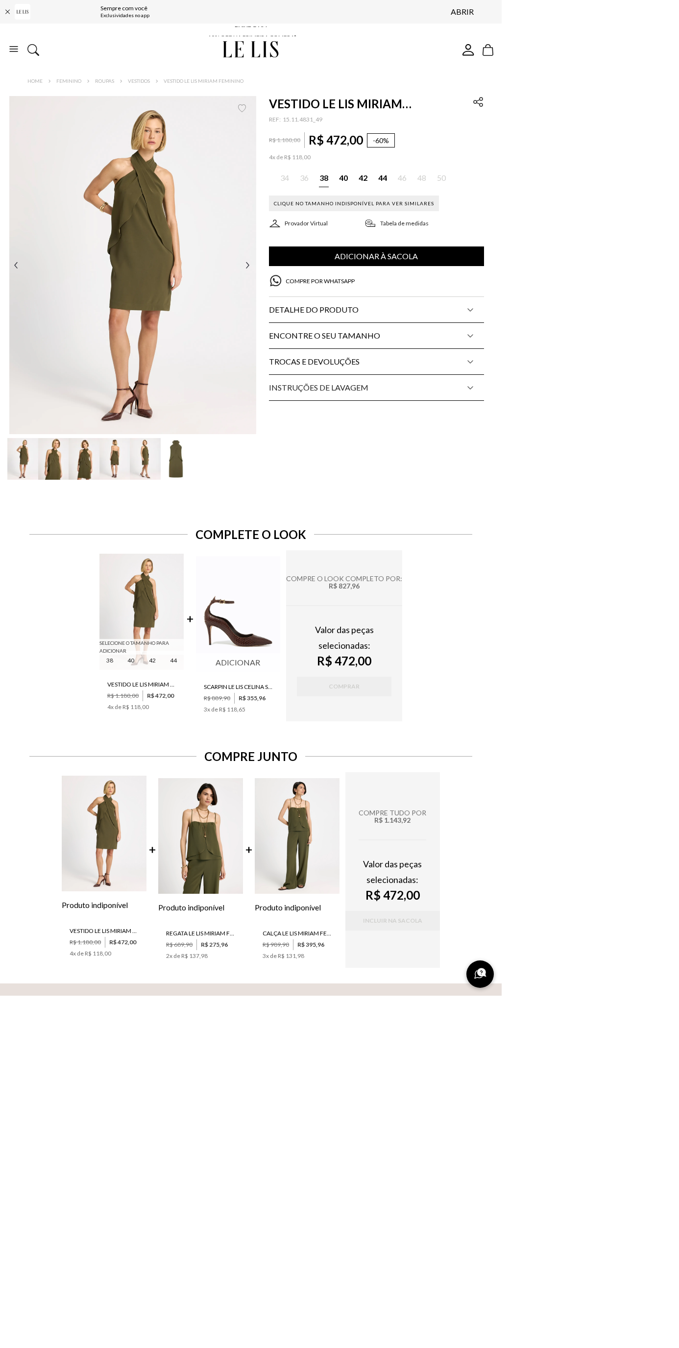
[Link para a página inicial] (35, 80)
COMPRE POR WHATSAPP (320, 281)
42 (152, 660)
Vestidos (139, 81)
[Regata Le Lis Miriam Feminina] (200, 837)
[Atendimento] (480, 974)
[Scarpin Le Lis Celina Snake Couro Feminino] (238, 615)
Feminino (68, 81)
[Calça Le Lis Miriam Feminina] (297, 837)
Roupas (104, 81)
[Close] (7, 12)
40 (130, 660)
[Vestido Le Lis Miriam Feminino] (141, 612)
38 (109, 660)
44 (173, 660)
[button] (132, 265)
